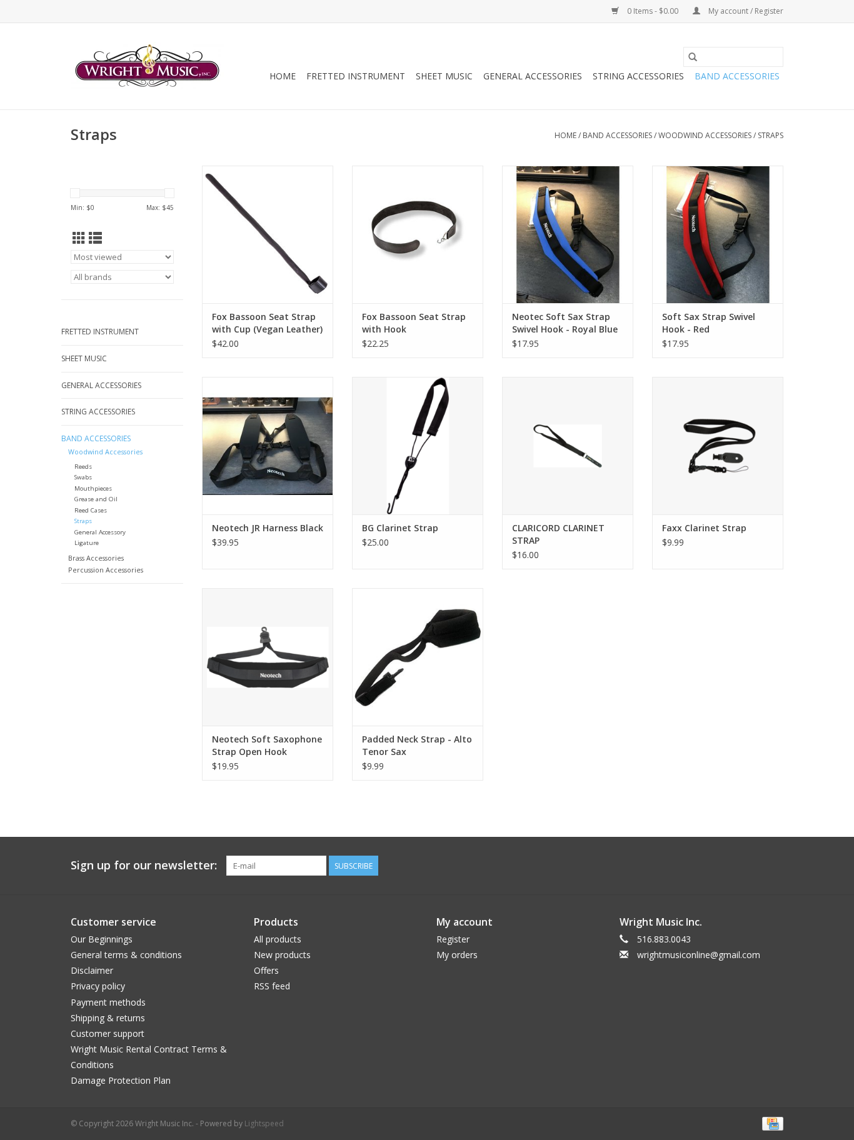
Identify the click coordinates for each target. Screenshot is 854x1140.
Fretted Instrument (355, 76)
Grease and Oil (96, 499)
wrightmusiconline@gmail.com (698, 955)
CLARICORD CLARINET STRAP (558, 534)
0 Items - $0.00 (652, 11)
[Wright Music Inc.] (147, 66)
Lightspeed (264, 1123)
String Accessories (638, 76)
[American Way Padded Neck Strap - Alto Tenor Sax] (417, 657)
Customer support (107, 1033)
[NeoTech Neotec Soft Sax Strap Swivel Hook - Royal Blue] (567, 234)
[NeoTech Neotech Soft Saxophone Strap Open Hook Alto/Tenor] (267, 657)
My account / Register (744, 11)
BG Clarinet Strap (400, 528)
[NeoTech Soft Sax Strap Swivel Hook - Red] (717, 234)
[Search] (692, 57)
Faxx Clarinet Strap (704, 528)
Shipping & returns (108, 1018)
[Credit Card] (770, 1123)
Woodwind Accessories (704, 135)
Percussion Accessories (105, 569)
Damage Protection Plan (121, 1080)
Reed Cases (90, 510)
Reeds (83, 466)
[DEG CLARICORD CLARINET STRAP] (567, 445)
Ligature (86, 543)
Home (282, 76)
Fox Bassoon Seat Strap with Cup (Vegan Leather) (267, 323)
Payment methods (108, 1002)
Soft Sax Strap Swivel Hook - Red (708, 323)
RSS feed (272, 986)
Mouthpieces (93, 488)
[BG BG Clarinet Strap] (417, 445)
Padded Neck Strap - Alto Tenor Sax (417, 745)
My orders (457, 955)
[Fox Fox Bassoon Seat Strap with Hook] (417, 234)
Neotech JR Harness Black (267, 528)
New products (282, 955)
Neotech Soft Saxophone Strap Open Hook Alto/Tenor (267, 745)
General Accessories (532, 76)
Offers (266, 970)
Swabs (83, 477)
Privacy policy (98, 986)
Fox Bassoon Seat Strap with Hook (414, 323)
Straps (770, 135)
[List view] (95, 238)
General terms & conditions (126, 955)
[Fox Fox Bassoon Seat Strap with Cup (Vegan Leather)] (267, 234)
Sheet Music (444, 76)
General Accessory (100, 532)
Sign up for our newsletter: (144, 865)
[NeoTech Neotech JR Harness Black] (267, 445)
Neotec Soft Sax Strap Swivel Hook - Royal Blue (565, 323)
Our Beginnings (102, 939)
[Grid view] (79, 238)
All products (277, 939)
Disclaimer (92, 970)
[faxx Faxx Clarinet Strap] (717, 445)
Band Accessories (737, 76)
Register (453, 939)
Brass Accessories (96, 557)
